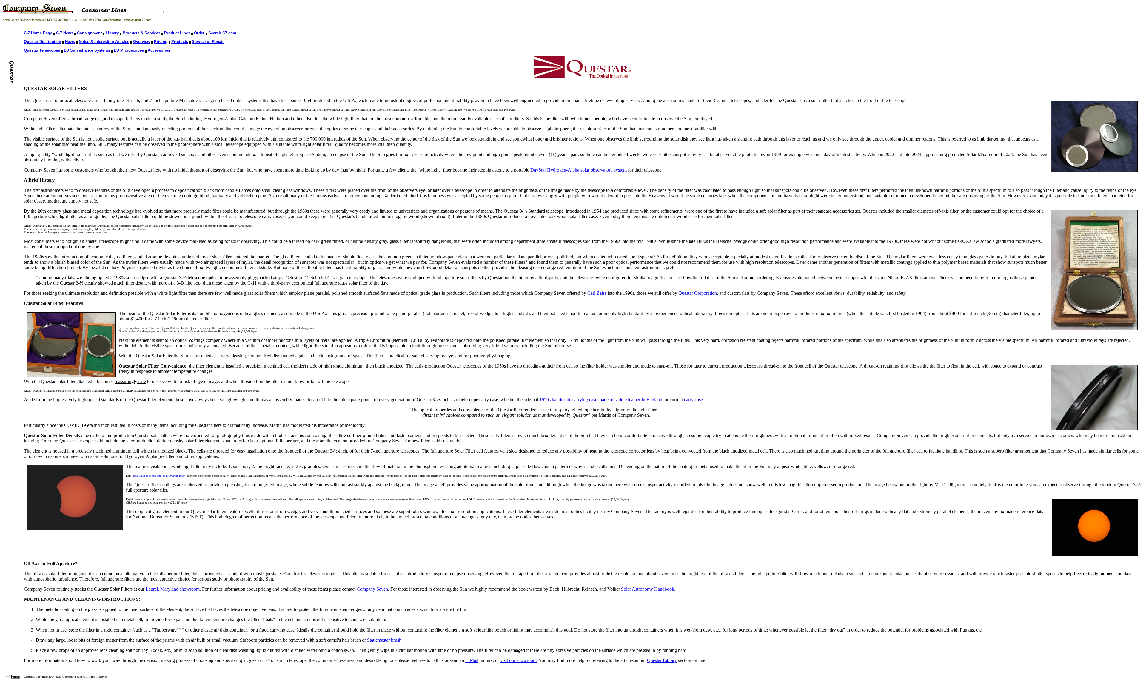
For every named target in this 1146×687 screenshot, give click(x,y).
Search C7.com (222, 33)
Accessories (159, 50)
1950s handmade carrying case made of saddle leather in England (600, 399)
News (70, 41)
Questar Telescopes (42, 50)
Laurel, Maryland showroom (173, 589)
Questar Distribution (42, 41)
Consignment (89, 33)
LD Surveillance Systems (87, 50)
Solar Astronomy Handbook (647, 589)
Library (112, 33)
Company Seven (372, 589)
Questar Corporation (697, 293)
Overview (141, 41)
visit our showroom (518, 660)
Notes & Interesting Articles (104, 41)
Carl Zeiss (596, 293)
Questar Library (662, 660)
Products (179, 41)
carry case (693, 399)
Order (199, 33)
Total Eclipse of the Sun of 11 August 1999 (159, 475)
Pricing (160, 41)
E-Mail (471, 660)
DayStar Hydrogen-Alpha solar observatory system (578, 169)
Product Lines (177, 33)
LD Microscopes (129, 50)
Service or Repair (208, 41)
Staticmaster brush (384, 640)
